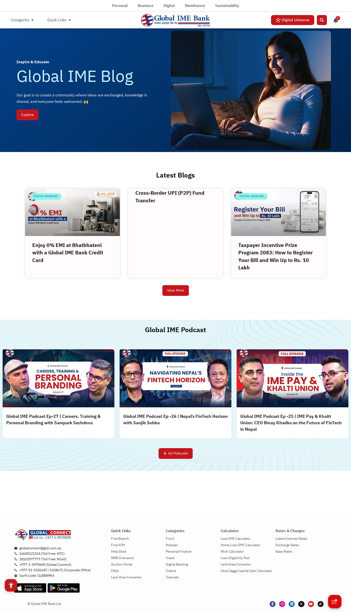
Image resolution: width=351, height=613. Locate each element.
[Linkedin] (292, 604)
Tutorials (172, 577)
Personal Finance (178, 551)
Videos (171, 570)
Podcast (172, 545)
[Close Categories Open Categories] (32, 20)
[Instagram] (282, 604)
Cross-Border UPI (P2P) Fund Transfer (169, 197)
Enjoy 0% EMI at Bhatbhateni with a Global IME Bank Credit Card (67, 253)
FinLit (170, 538)
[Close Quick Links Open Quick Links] (70, 20)
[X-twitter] (301, 604)
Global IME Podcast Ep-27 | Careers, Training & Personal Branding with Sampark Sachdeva (53, 419)
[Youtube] (311, 604)
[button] (322, 20)
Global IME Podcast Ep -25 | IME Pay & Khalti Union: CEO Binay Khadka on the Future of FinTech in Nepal (291, 423)
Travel (170, 558)
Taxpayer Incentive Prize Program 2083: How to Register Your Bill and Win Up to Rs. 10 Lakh (275, 257)
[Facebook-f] (273, 604)
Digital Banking (177, 564)
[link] (175, 20)
